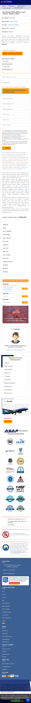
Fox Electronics (8, 389)
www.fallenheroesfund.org (17, 552)
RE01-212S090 (6, 255)
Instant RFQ (4, 669)
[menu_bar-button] (28, 2)
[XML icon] (3, 623)
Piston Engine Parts (6, 603)
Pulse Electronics (8, 393)
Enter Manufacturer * (7, 64)
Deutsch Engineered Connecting (9, 285)
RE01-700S (5, 241)
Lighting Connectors (6, 606)
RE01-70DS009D (7, 231)
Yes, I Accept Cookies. (15, 700)
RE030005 (5, 224)
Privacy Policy (5, 630)
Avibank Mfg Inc (8, 369)
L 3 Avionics (7, 376)
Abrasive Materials (6, 609)
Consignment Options (6, 666)
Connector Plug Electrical (8, 287)
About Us (4, 594)
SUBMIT (7, 148)
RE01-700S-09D (7, 238)
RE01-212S (5, 258)
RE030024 (5, 271)
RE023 (4, 228)
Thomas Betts (7, 379)
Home (4, 6)
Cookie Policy (5, 633)
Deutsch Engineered (7, 302)
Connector (11, 6)
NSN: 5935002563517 (7, 289)
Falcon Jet (6, 362)
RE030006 (5, 245)
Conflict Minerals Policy (7, 636)
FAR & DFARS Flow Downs (8, 663)
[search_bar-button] (24, 2)
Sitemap (3, 620)
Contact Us (4, 597)
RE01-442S (5, 251)
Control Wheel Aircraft (6, 617)
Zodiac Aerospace (8, 366)
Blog (3, 600)
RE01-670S (5, 248)
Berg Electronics (8, 386)
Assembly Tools (5, 615)
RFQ (25, 288)
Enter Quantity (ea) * (7, 69)
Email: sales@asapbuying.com (9, 573)
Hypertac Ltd (7, 373)
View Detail (8, 421)
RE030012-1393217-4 (8, 261)
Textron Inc (5, 296)
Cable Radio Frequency (6, 612)
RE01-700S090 (6, 234)
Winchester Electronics (9, 383)
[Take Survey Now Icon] (14, 583)
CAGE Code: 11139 (7, 291)
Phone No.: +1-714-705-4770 (9, 570)
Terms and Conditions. (16, 134)
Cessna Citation (6, 8)
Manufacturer (21, 6)
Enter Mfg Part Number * (8, 58)
